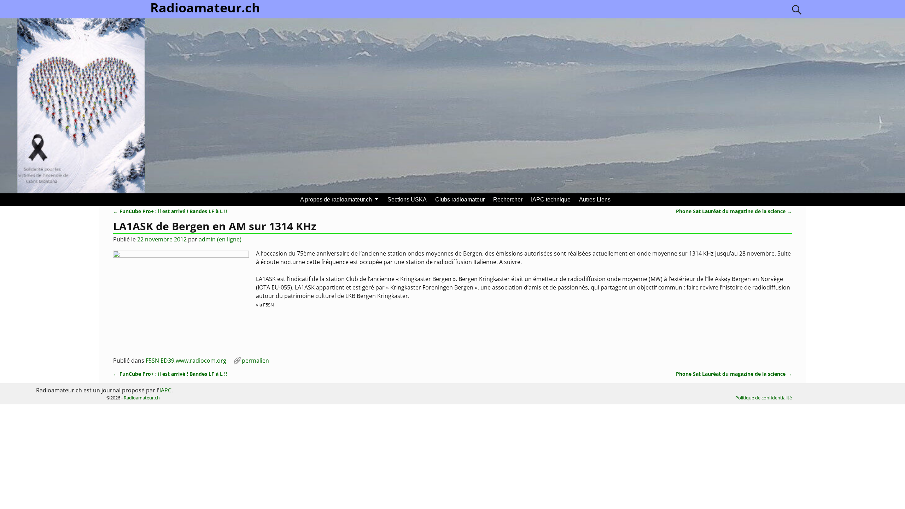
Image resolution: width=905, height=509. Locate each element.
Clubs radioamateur (460, 200)
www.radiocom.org (201, 360)
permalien (255, 360)
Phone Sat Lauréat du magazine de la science (734, 211)
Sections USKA (407, 200)
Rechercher (507, 200)
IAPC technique (551, 200)
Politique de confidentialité (763, 397)
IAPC (165, 390)
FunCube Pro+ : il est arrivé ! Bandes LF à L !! (170, 211)
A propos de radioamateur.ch (336, 200)
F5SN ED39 (160, 360)
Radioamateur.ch (142, 397)
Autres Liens (595, 200)
